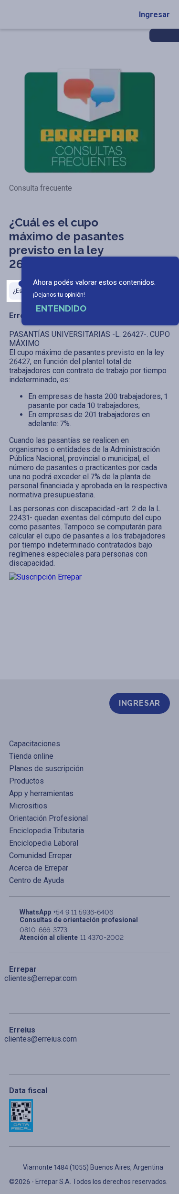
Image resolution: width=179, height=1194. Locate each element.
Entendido (61, 308)
